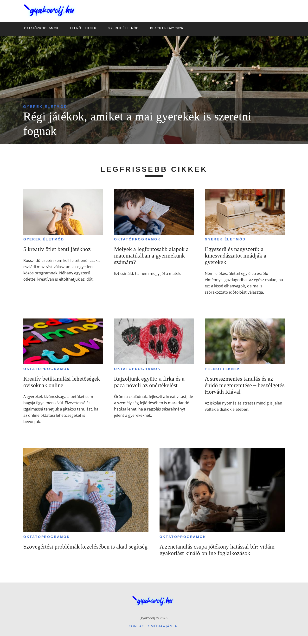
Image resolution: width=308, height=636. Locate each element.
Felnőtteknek (222, 369)
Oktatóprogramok (137, 239)
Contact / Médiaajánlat (154, 626)
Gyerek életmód (45, 107)
